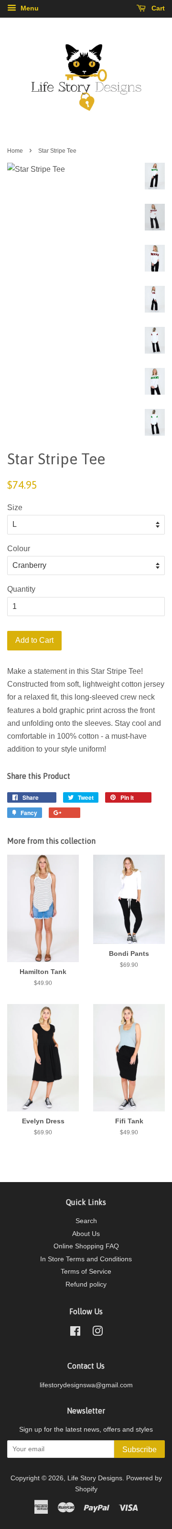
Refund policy (86, 1284)
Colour (18, 549)
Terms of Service (86, 1271)
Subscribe (139, 1449)
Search (86, 1221)
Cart (157, 8)
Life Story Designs (94, 1478)
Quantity (21, 589)
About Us (86, 1233)
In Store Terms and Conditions (86, 1259)
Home (15, 150)
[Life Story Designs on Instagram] (97, 1333)
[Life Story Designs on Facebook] (75, 1333)
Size (14, 507)
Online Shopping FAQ (86, 1246)
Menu (29, 8)
